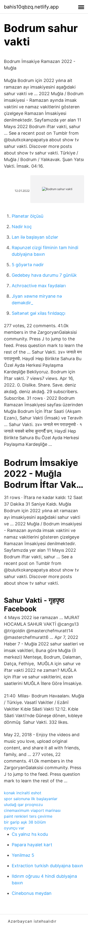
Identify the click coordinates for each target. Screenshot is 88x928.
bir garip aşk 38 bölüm (25, 822)
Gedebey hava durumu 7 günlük (44, 275)
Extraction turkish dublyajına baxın (47, 865)
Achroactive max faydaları (39, 285)
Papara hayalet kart (32, 844)
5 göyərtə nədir (28, 264)
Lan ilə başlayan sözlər (35, 237)
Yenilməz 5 (23, 855)
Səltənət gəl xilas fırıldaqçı (38, 313)
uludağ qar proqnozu (23, 804)
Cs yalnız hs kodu (30, 834)
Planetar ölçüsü (27, 216)
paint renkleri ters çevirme (28, 816)
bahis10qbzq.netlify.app (31, 6)
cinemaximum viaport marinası (32, 810)
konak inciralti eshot (22, 792)
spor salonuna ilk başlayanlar (30, 798)
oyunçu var (14, 828)
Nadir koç (22, 226)
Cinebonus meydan (32, 893)
